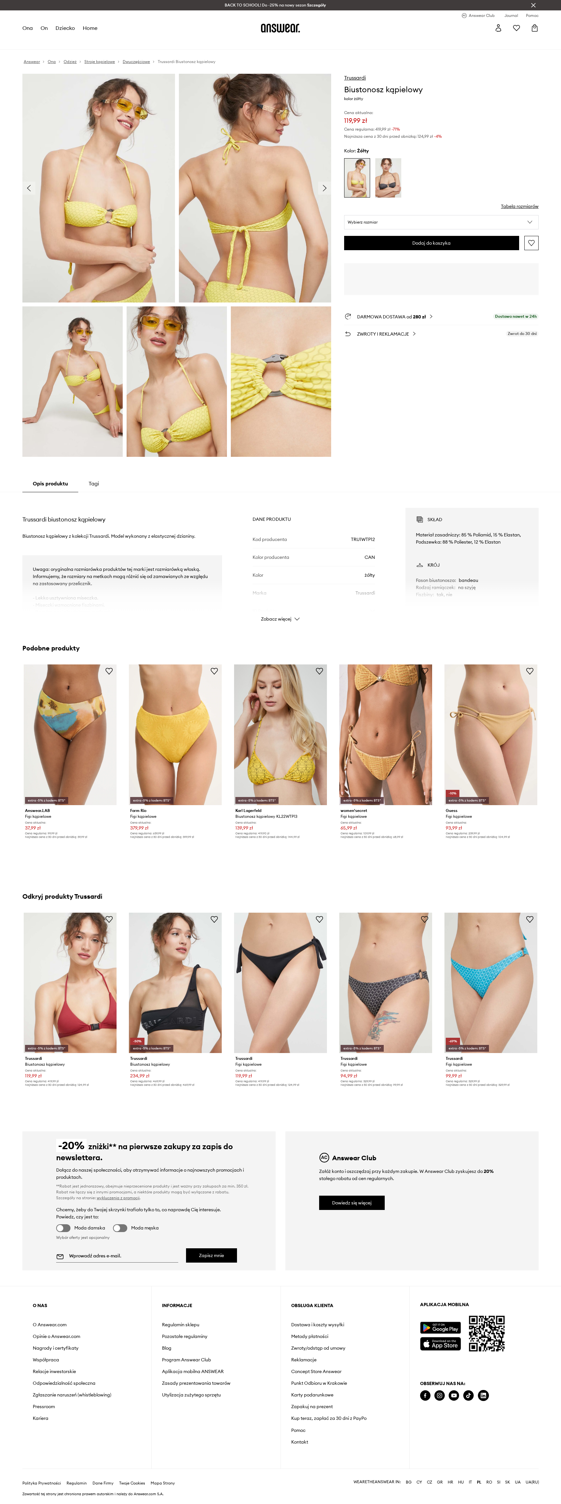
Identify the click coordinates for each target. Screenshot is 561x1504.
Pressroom (44, 1406)
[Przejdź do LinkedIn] (483, 1396)
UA (518, 1482)
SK (507, 1482)
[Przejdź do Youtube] (454, 1395)
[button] (441, 222)
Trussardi (355, 77)
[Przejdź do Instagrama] (439, 1395)
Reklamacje (304, 1360)
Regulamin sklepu (180, 1325)
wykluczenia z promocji (118, 1197)
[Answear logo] (280, 28)
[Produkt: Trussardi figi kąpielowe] (280, 983)
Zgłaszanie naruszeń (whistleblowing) (72, 1395)
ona (27, 28)
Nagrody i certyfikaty (56, 1348)
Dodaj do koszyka (431, 243)
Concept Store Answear (316, 1371)
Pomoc (298, 1430)
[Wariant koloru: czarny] (388, 178)
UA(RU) (532, 1482)
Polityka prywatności (41, 1483)
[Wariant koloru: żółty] (357, 178)
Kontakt (299, 1442)
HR (450, 1482)
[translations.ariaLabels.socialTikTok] (468, 1396)
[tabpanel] (280, 558)
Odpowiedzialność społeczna (64, 1383)
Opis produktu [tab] (50, 483)
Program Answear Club (186, 1360)
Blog (166, 1348)
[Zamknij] (533, 5)
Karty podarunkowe (312, 1395)
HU (461, 1482)
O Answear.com (50, 1325)
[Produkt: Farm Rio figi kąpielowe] (175, 734)
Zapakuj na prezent (312, 1406)
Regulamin (77, 1483)
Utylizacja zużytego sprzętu (191, 1395)
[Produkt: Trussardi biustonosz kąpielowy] (70, 983)
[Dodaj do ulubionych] (531, 243)
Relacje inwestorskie (54, 1371)
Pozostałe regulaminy (184, 1336)
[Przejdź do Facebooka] (425, 1395)
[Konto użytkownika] (498, 28)
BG (409, 1482)
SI (498, 1482)
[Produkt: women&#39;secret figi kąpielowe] (385, 734)
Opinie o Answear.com (56, 1336)
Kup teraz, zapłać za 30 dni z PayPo (329, 1418)
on (44, 28)
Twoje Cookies (132, 1483)
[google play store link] (440, 1328)
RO (489, 1482)
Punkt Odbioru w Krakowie (319, 1383)
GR (440, 1482)
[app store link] (440, 1343)
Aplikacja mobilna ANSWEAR (193, 1371)
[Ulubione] (516, 28)
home (90, 28)
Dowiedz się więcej (352, 1203)
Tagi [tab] (94, 483)
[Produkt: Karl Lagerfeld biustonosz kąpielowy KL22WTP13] (280, 734)
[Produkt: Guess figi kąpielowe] (490, 734)
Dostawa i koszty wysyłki (317, 1325)
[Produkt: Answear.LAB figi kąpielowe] (70, 734)
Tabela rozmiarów (520, 206)
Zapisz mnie (211, 1255)
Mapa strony (163, 1483)
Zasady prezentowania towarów (196, 1383)
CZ (429, 1482)
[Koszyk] (535, 28)
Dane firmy (103, 1483)
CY (419, 1482)
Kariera (40, 1418)
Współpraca (46, 1360)
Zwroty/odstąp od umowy (318, 1348)
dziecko (65, 28)
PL (479, 1482)
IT (470, 1482)
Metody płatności (309, 1336)
